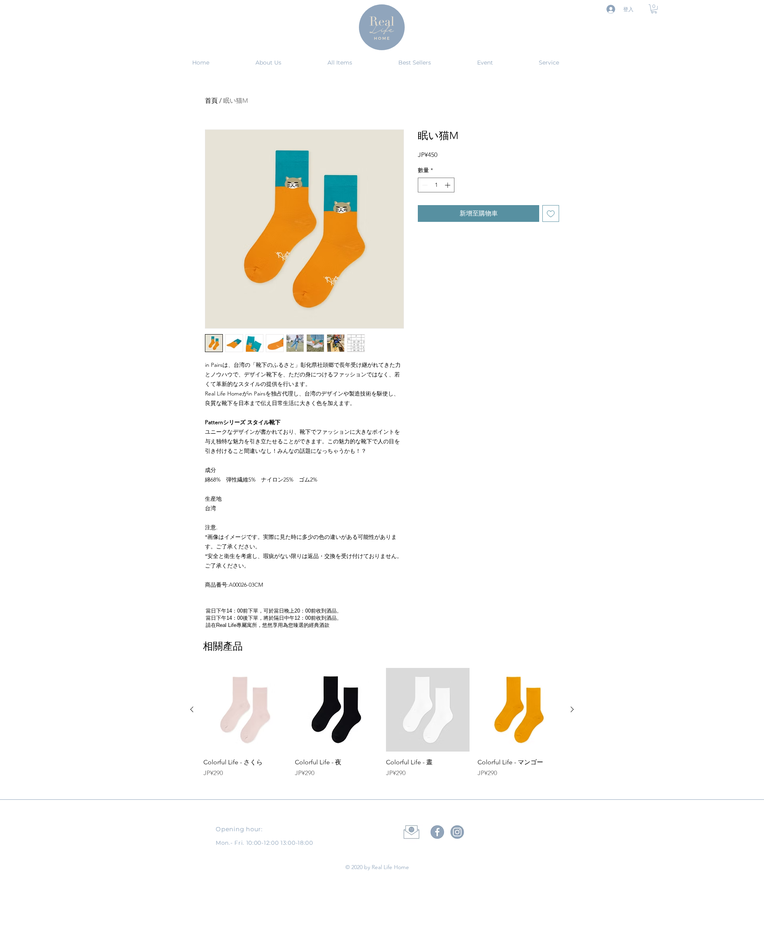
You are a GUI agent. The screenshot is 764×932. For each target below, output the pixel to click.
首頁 (211, 100)
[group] (382, 727)
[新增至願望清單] (550, 213)
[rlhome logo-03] (457, 832)
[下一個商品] (572, 709)
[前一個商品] (192, 709)
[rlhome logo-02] (437, 832)
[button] (654, 9)
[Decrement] (424, 185)
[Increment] (448, 185)
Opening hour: (239, 829)
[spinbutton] (436, 185)
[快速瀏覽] (245, 710)
